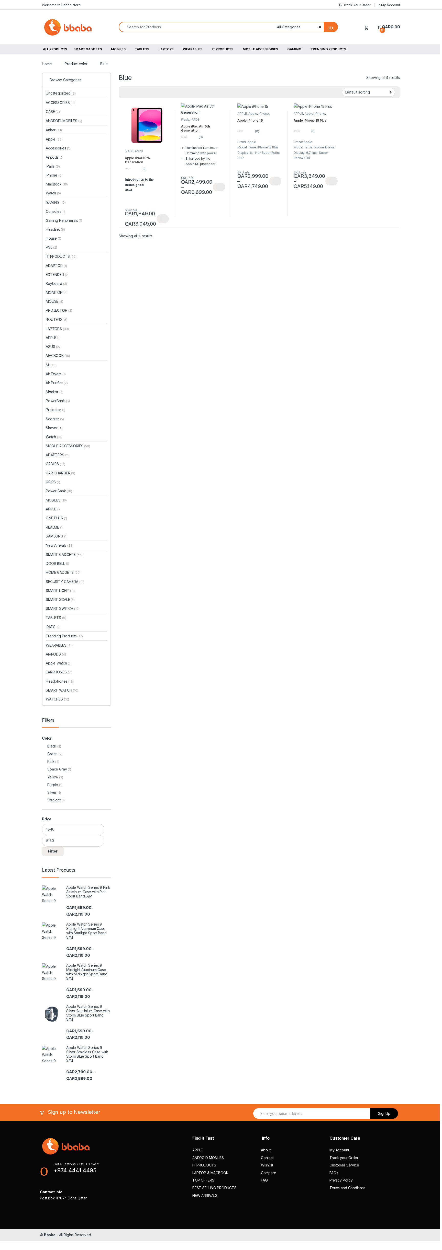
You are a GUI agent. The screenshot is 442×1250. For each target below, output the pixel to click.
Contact (267, 1157)
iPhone (264, 113)
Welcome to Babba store (61, 5)
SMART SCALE (60, 599)
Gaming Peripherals (64, 220)
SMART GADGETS (87, 49)
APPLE (242, 113)
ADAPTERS (58, 455)
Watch (53, 193)
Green (52, 754)
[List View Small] (140, 92)
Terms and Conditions (347, 1188)
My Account (390, 5)
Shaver (54, 428)
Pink (50, 761)
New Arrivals (59, 545)
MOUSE (54, 301)
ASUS (54, 346)
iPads (139, 151)
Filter (53, 851)
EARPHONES (59, 672)
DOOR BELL (57, 563)
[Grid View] (133, 92)
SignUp (384, 1113)
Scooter (55, 419)
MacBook (57, 184)
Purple (52, 784)
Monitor (54, 392)
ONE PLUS (56, 518)
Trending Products (64, 636)
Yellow (52, 777)
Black (51, 746)
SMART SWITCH (63, 608)
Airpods (54, 157)
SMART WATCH (62, 690)
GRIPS (53, 482)
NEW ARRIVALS (204, 1195)
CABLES (55, 464)
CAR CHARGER (60, 473)
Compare (268, 1173)
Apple (252, 113)
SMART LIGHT (60, 590)
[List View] (148, 92)
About (266, 1150)
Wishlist (267, 1165)
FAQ (264, 1180)
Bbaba (50, 1235)
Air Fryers (56, 374)
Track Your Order (357, 5)
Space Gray (57, 769)
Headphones (60, 681)
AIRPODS (56, 654)
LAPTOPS (166, 49)
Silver (52, 792)
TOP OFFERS (203, 1180)
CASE (53, 111)
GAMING (294, 49)
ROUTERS (56, 319)
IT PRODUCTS (222, 49)
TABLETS (142, 49)
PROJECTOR (59, 310)
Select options (163, 218)
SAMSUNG (56, 536)
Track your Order (343, 1157)
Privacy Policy (341, 1180)
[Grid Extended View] (125, 92)
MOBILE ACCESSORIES (260, 49)
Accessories (58, 148)
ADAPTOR (56, 265)
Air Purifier (57, 383)
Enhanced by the (198, 158)
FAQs (333, 1173)
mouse (53, 238)
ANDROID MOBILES (64, 121)
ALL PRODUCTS (55, 49)
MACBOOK (58, 355)
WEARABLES (192, 49)
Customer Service (344, 1165)
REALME (54, 527)
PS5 (51, 247)
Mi (52, 365)
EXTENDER (57, 274)
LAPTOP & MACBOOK (210, 1173)
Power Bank (59, 491)
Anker (54, 130)
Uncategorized (61, 93)
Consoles (55, 211)
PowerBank (58, 401)
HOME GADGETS (63, 572)
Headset (55, 229)
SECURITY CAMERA (65, 581)
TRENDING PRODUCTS (328, 49)
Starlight (54, 800)
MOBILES (118, 49)
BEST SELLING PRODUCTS (214, 1188)
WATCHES (57, 699)
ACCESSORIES (60, 102)
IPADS (129, 151)
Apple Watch (59, 663)
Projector (55, 409)
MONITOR (56, 292)
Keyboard (56, 283)
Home (47, 64)
